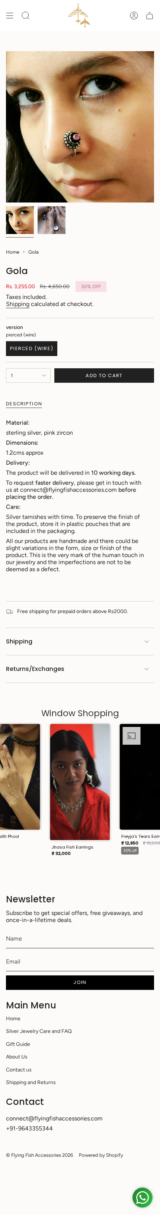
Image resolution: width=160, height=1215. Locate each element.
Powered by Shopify (101, 1155)
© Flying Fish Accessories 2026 (39, 1155)
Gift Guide (18, 1044)
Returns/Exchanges (35, 669)
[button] (80, 792)
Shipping (17, 303)
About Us (17, 1057)
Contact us (19, 1070)
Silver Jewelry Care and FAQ (39, 1031)
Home (12, 252)
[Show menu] (9, 15)
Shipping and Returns (31, 1082)
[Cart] (149, 15)
